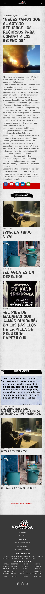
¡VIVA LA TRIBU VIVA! (17, 234)
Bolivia (20, 558)
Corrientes (37, 576)
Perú (27, 558)
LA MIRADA (22, 539)
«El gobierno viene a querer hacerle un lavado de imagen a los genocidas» (21, 411)
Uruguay (14, 558)
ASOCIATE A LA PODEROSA (22, 550)
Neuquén (14, 566)
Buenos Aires (6, 573)
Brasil (34, 558)
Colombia (14, 556)
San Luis (14, 569)
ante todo (22, 536)
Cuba (6, 556)
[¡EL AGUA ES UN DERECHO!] (21, 254)
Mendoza (25, 566)
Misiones (37, 569)
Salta (25, 571)
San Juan (14, 573)
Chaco (25, 569)
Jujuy (6, 576)
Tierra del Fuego (37, 573)
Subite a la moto (22, 546)
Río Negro (24, 564)
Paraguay (27, 556)
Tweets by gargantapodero (21, 503)
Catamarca (37, 566)
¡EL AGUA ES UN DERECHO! (18, 274)
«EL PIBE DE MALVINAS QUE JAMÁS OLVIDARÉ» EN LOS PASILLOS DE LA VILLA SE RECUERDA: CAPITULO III (20, 325)
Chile (34, 556)
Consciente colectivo (22, 543)
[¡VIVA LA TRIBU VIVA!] (21, 214)
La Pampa (37, 564)
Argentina (5, 558)
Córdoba (6, 566)
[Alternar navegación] (5, 3)
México (20, 556)
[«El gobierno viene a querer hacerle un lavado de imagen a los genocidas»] (21, 391)
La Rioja (14, 576)
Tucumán (6, 569)
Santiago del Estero (24, 573)
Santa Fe (14, 571)
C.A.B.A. (6, 564)
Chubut (6, 571)
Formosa (25, 576)
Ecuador (40, 556)
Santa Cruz (37, 571)
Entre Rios (14, 564)
